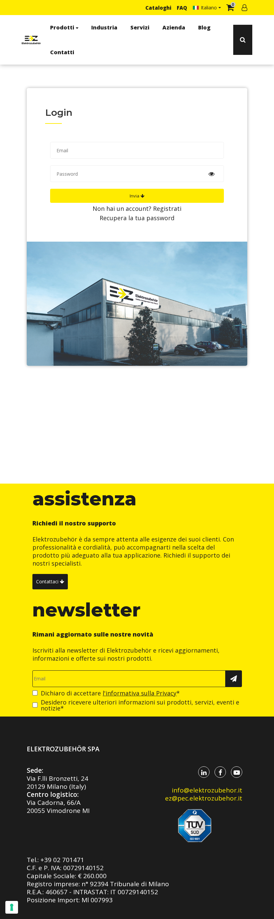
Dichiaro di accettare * (110, 693)
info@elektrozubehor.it (207, 790)
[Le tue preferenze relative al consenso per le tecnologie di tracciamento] (11, 907)
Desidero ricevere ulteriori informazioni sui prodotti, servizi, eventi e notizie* (140, 705)
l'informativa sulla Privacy (139, 693)
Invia (135, 196)
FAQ (182, 7)
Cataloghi (158, 7)
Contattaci (48, 581)
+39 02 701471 (62, 859)
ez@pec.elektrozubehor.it (203, 798)
